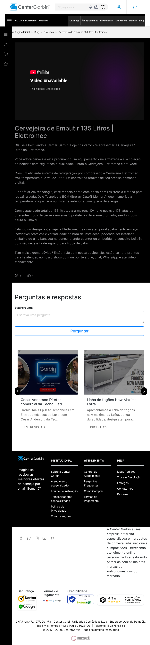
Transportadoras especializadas (61, 498)
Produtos (98, 427)
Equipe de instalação (64, 491)
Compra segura (61, 516)
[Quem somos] (31, 458)
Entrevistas (34, 427)
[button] (134, 7)
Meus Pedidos (126, 471)
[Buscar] (102, 7)
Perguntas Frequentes (91, 483)
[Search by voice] (90, 7)
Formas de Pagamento (91, 498)
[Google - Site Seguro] (27, 606)
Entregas (123, 483)
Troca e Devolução (129, 477)
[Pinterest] (52, 538)
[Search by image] (96, 7)
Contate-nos (125, 488)
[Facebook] (21, 538)
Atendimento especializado (60, 483)
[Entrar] (118, 7)
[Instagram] (36, 538)
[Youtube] (44, 538)
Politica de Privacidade (58, 508)
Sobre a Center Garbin (60, 473)
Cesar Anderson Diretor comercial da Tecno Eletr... (43, 402)
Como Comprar (93, 491)
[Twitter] (28, 538)
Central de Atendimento (92, 473)
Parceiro (122, 494)
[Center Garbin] (29, 7)
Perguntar (79, 331)
